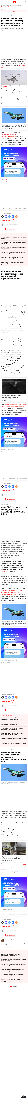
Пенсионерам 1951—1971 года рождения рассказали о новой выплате (12, 728)
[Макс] (6, 216)
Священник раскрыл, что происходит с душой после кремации (13, 744)
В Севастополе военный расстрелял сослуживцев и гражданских (11, 723)
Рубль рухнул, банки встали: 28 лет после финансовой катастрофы (12, 263)
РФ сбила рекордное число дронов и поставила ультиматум (14, 739)
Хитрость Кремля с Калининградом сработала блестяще (13, 237)
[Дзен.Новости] (2, 216)
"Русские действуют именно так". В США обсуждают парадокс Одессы (12, 258)
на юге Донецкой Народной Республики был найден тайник (12, 1085)
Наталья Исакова (6, 662)
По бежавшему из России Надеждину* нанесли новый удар (14, 242)
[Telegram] (9, 216)
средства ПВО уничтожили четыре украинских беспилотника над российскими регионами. (11, 592)
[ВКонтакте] (12, 216)
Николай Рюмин (6, 181)
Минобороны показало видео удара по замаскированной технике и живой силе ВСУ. (14, 406)
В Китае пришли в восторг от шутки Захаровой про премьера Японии (13, 253)
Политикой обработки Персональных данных (10, 6)
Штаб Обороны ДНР (21, 1018)
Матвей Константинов (7, 451)
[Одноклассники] (16, 216)
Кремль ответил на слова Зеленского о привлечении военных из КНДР (11, 718)
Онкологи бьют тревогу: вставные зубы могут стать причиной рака (13, 248)
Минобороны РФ (4, 86)
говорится (4, 571)
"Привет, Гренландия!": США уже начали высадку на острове (12, 980)
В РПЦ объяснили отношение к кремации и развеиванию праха (12, 970)
